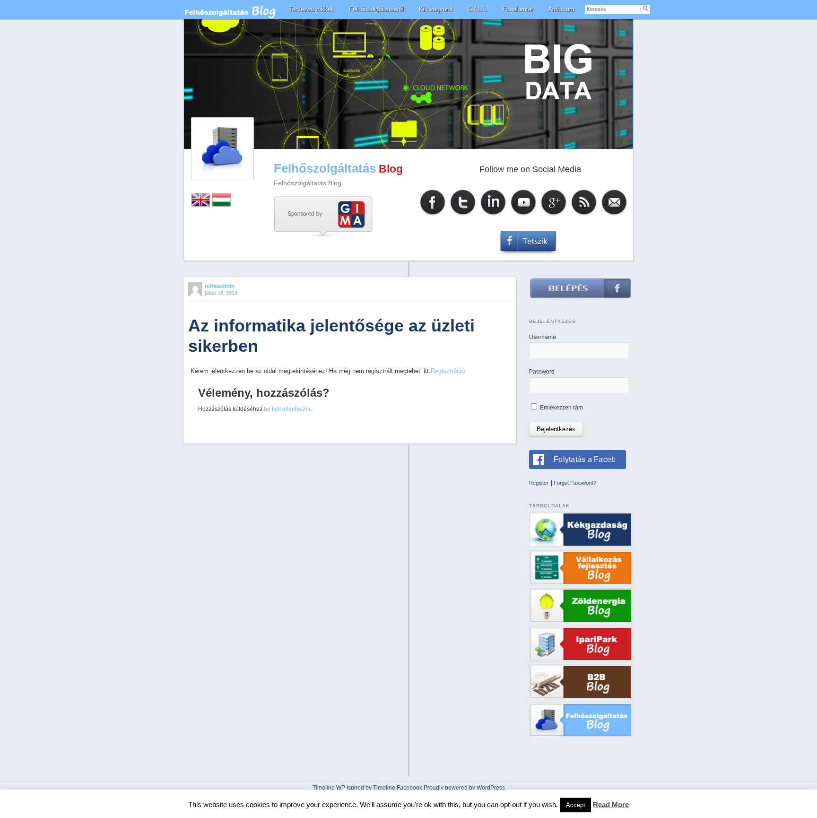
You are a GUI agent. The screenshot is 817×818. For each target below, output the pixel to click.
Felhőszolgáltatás (325, 168)
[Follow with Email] (614, 214)
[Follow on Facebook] (432, 214)
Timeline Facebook (397, 787)
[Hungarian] (221, 205)
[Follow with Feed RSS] (584, 214)
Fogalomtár (518, 9)
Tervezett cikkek (311, 9)
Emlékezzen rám (561, 407)
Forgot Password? (575, 483)
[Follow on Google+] (553, 214)
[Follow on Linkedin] (493, 214)
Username (542, 337)
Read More (611, 805)
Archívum (561, 9)
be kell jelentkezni (287, 409)
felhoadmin (220, 286)
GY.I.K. (477, 9)
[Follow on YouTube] (523, 214)
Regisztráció (448, 370)
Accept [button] (575, 805)
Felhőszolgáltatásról (376, 9)
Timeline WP (329, 787)
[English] (200, 205)
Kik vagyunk (436, 9)
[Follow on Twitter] (463, 214)
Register (538, 483)
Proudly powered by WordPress (464, 787)
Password (542, 371)
